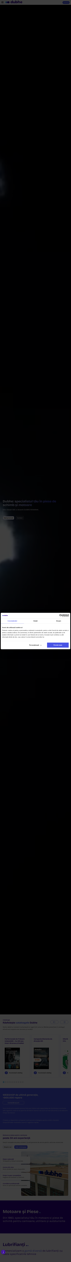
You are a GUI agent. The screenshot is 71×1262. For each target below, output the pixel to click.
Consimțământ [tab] (12, 621)
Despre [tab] (58, 621)
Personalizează (34, 645)
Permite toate (58, 645)
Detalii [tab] (35, 621)
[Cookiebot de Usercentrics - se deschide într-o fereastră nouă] (61, 615)
